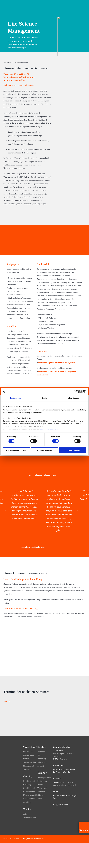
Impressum (31, 839)
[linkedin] (61, 809)
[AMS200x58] (23, 631)
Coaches (40, 795)
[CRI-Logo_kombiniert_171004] (66, 631)
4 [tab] (47, 536)
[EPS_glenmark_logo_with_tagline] (21, 659)
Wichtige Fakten (44, 777)
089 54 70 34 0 (66, 782)
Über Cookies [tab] (73, 398)
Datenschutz (38, 839)
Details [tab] (44, 398)
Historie (40, 784)
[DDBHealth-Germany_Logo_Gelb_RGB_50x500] (55, 646)
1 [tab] (36, 536)
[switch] (33, 441)
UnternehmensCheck (31, 795)
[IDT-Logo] (52, 659)
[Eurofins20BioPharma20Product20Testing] (76, 642)
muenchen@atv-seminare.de (65, 785)
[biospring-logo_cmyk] (44, 631)
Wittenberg (42, 762)
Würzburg (41, 759)
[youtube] (57, 809)
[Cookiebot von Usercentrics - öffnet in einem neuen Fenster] (76, 391)
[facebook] (54, 809)
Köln (39, 755)
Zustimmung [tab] (15, 398)
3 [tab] (43, 536)
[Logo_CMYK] (34, 642)
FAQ (25, 839)
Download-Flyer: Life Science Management (56, 362)
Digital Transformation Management (29, 762)
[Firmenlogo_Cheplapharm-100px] (9, 642)
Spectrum (27, 769)
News (39, 799)
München (41, 752)
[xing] (65, 809)
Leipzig (40, 766)
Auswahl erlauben (44, 450)
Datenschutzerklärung (49, 429)
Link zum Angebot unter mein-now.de (18, 85)
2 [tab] (40, 536)
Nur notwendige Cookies (16, 450)
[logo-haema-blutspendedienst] (36, 659)
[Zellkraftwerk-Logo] (67, 659)
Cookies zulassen (73, 450)
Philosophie (42, 781)
